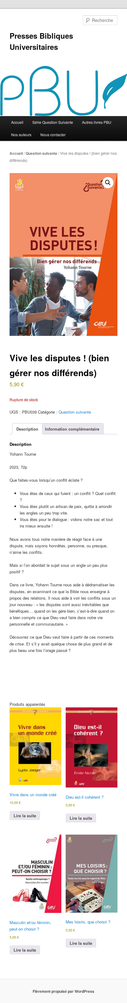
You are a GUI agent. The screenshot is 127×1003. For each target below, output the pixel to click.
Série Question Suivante (52, 122)
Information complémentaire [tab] (72, 429)
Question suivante (41, 153)
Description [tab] (27, 429)
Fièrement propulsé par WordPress (63, 991)
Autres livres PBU (96, 122)
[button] (107, 182)
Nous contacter (53, 134)
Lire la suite (25, 815)
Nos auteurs (21, 134)
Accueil (17, 122)
